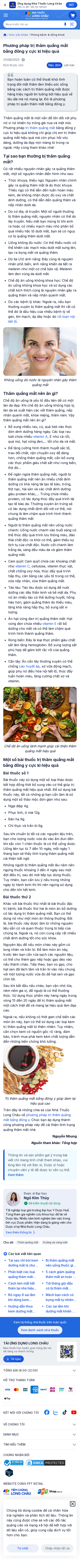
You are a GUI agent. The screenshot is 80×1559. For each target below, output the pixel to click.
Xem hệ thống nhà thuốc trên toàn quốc (40, 1322)
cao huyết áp (29, 666)
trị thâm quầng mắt (40, 128)
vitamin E (48, 624)
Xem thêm (16, 1175)
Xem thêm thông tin (19, 1232)
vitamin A (40, 436)
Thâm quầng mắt (27, 1242)
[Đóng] (4, 5)
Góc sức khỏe (18, 34)
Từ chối (22, 1548)
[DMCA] (45, 1463)
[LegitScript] (23, 1473)
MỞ (71, 5)
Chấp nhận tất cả (57, 1548)
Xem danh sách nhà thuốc (40, 1330)
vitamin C (22, 566)
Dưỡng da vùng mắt (55, 1242)
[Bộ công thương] (13, 1463)
